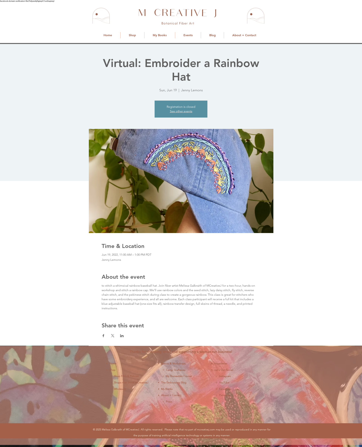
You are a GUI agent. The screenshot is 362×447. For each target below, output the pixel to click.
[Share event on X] (112, 335)
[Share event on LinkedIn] (122, 335)
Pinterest (224, 395)
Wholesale (120, 389)
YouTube (224, 382)
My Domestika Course (179, 376)
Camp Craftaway (175, 370)
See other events (181, 111)
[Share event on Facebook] (103, 335)
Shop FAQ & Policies (126, 376)
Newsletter (220, 363)
